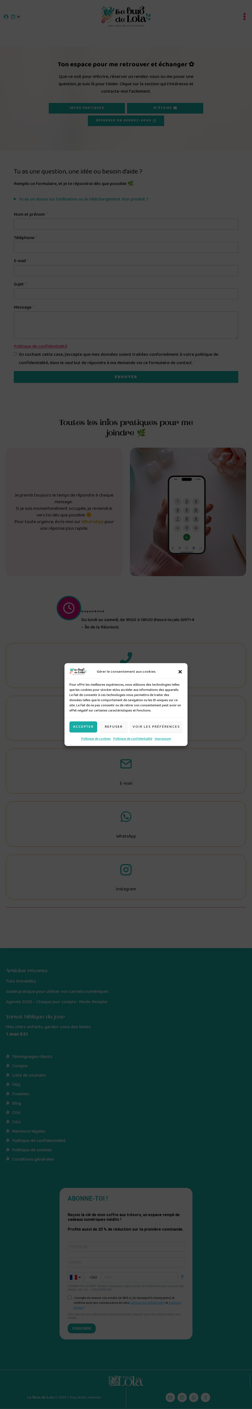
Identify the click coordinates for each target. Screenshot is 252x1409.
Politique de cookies (96, 739)
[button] (180, 671)
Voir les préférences (156, 727)
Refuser (114, 727)
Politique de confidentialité (132, 739)
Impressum (163, 739)
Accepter (83, 727)
